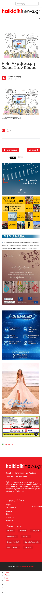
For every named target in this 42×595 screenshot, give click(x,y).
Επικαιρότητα (11, 508)
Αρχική (8, 504)
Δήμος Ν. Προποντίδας (32, 542)
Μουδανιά (26, 536)
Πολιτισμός (10, 517)
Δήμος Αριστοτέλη (12, 548)
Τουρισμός (22, 531)
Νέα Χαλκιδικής (12, 536)
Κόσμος (9, 514)
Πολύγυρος (35, 531)
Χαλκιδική (10, 531)
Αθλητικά (9, 520)
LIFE (8, 132)
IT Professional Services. (26, 566)
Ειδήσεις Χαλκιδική (13, 542)
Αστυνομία (28, 548)
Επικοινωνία (37, 506)
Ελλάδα (9, 511)
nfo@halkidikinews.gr (21, 476)
